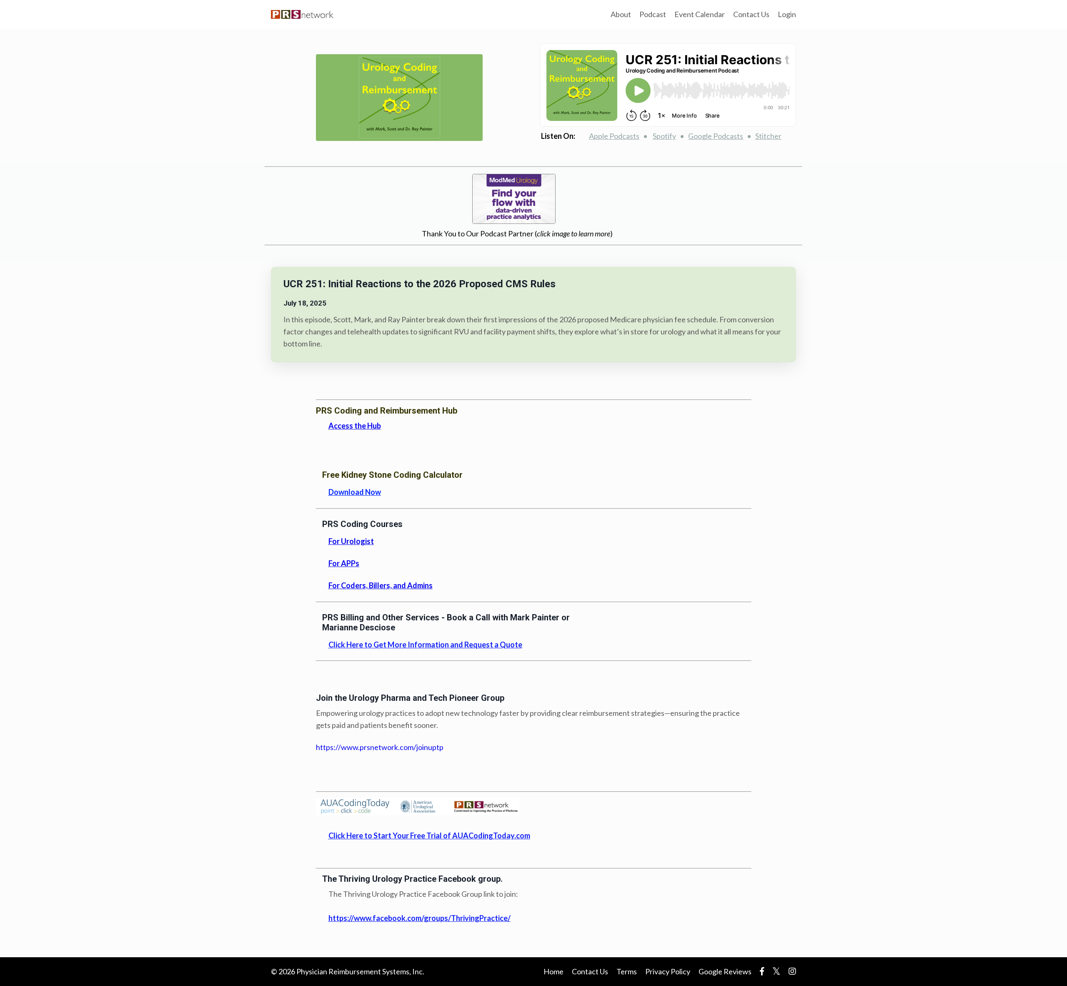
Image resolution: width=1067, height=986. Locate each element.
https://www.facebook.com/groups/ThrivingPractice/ (419, 918)
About (621, 14)
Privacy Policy (667, 971)
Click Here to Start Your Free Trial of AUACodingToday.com (429, 835)
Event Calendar (699, 14)
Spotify (664, 135)
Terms (626, 971)
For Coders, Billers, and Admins (380, 585)
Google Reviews (725, 971)
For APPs (343, 563)
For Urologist (351, 541)
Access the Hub (354, 425)
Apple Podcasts (614, 135)
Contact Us (751, 14)
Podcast (652, 14)
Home (554, 971)
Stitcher (768, 135)
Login (787, 14)
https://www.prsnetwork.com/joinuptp (379, 747)
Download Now (354, 492)
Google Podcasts (715, 135)
